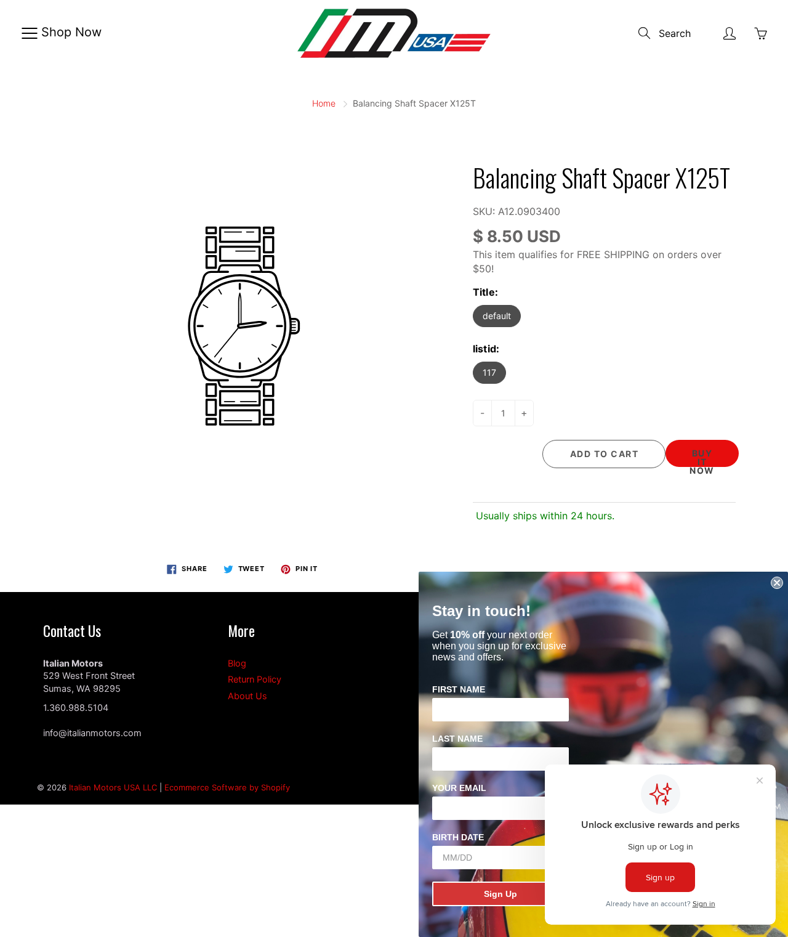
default (497, 315)
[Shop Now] (29, 33)
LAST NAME (457, 739)
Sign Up (500, 894)
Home (324, 103)
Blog (237, 663)
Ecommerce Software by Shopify (227, 787)
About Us (247, 696)
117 (489, 372)
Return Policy (254, 679)
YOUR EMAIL (459, 788)
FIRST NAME (458, 689)
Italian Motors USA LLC (113, 787)
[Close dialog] (777, 583)
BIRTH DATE (458, 837)
